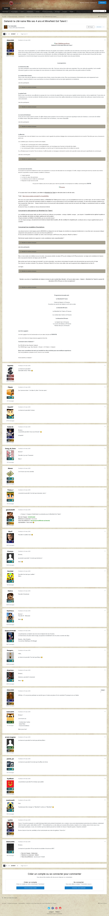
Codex (22, 8)
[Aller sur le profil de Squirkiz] (10, 370)
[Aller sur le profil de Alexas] (10, 473)
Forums (6, 8)
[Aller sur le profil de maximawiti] (10, 805)
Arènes (37, 11)
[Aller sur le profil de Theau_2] (10, 495)
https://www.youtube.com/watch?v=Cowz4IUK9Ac (36, 196)
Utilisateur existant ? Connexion (88, 2)
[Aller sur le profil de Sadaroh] (10, 432)
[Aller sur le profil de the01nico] (10, 616)
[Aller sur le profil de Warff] (10, 536)
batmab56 (10, 712)
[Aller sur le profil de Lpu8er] (10, 825)
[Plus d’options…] (100, 692)
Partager (91, 26)
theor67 (10, 407)
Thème (57, 911)
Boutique (57, 11)
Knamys (10, 551)
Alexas (10, 468)
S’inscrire (102, 2)
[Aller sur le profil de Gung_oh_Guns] (10, 453)
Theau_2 (10, 490)
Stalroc (10, 591)
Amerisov (10, 670)
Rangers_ (10, 650)
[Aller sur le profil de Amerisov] (10, 675)
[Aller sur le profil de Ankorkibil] (5, 27)
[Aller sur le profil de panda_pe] (10, 764)
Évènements (21, 27)
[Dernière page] (18, 34)
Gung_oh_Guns (10, 448)
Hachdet (10, 571)
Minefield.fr (5, 11)
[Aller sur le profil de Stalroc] (10, 596)
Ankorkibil (13, 26)
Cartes (30, 8)
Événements (30, 11)
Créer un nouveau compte (30, 887)
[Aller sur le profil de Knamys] (10, 556)
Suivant (13, 34)
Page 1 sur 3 (24, 34)
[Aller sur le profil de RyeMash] (10, 783)
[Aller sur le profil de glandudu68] (10, 515)
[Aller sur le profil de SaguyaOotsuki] (10, 636)
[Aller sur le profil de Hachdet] (10, 576)
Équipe (71, 11)
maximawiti (10, 800)
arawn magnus (10, 737)
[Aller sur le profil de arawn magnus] (10, 742)
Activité (14, 8)
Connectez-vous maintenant (78, 887)
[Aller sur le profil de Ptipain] (10, 392)
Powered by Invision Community (54, 913)
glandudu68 (10, 510)
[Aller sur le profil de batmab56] (10, 717)
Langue (51, 911)
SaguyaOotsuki (10, 630)
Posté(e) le (24, 40)
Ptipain (10, 387)
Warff (10, 531)
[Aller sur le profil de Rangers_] (10, 655)
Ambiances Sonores (47, 11)
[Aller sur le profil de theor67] (10, 412)
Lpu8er (10, 820)
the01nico (10, 611)
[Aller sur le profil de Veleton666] (10, 847)
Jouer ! (22, 11)
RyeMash (10, 778)
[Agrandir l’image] (62, 43)
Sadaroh (10, 427)
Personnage (39, 8)
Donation (64, 11)
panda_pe (10, 759)
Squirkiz (10, 365)
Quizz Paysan (14, 11)
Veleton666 (10, 842)
